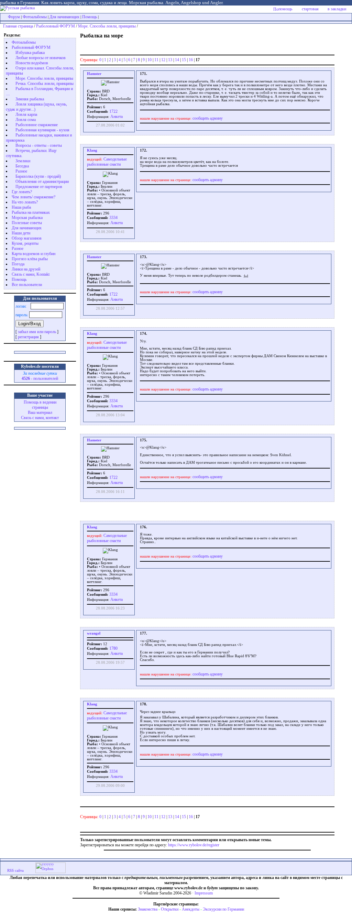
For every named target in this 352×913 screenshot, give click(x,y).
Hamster (94, 74)
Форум (14, 16)
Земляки (22, 160)
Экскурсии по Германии (223, 909)
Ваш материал (40, 412)
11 (156, 59)
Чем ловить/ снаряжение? (33, 197)
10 (149, 59)
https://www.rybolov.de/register (193, 845)
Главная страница (18, 26)
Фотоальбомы (35, 16)
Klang (92, 150)
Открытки (169, 909)
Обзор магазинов (27, 238)
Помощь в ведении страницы (40, 405)
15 (184, 59)
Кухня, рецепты (25, 243)
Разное (21, 171)
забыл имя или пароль (37, 331)
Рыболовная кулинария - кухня (42, 130)
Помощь (89, 16)
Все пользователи (27, 284)
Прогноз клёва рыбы (30, 258)
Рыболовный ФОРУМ (55, 26)
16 (191, 59)
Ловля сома (25, 119)
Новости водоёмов (31, 62)
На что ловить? (25, 202)
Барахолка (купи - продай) (38, 176)
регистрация (28, 336)
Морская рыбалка (27, 217)
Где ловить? (22, 191)
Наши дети (21, 233)
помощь (285, 9)
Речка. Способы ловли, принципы (44, 83)
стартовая (310, 9)
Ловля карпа (26, 114)
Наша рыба (21, 207)
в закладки (337, 9)
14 (177, 59)
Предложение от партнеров (38, 186)
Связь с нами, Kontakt (31, 274)
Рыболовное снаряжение (36, 124)
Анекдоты (190, 909)
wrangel (93, 633)
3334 (113, 217)
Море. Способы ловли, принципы (107, 26)
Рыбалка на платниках (31, 212)
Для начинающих (64, 16)
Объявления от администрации (42, 181)
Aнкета (116, 116)
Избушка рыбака (30, 52)
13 (170, 59)
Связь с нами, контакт (40, 417)
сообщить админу (207, 118)
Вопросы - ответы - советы (38, 145)
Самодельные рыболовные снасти (107, 162)
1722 (113, 111)
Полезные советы (27, 222)
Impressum (204, 893)
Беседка (22, 166)
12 (163, 59)
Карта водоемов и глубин (33, 253)
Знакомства (147, 909)
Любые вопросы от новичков (40, 57)
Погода (18, 264)
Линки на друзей (26, 269)
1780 (113, 648)
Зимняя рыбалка (29, 99)
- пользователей (40, 378)
